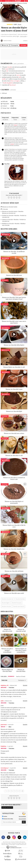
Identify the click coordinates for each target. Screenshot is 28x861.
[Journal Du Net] (20, 851)
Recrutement (22, 841)
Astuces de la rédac (8, 818)
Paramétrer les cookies (16, 843)
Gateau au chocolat (7, 219)
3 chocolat (5, 209)
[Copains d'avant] (7, 856)
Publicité (17, 841)
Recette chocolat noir (7, 599)
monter (12, 144)
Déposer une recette (7, 807)
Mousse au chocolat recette (9, 207)
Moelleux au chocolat (8, 223)
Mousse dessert (12, 3)
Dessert (5, 3)
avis (19, 24)
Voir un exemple (22, 816)
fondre (15, 125)
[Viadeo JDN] (20, 856)
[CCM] (7, 851)
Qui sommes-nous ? (7, 841)
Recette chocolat (6, 606)
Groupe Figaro (12, 844)
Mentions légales (5, 844)
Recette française (16, 603)
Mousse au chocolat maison (9, 211)
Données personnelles (6, 843)
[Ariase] (7, 859)
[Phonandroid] (20, 859)
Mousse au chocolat (22, 3)
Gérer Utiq (24, 843)
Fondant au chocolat (7, 215)
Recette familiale (20, 599)
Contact (13, 841)
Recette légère (6, 603)
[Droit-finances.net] (20, 854)
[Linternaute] (7, 853)
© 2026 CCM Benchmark (21, 844)
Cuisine (5, 816)
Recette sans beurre (18, 606)
